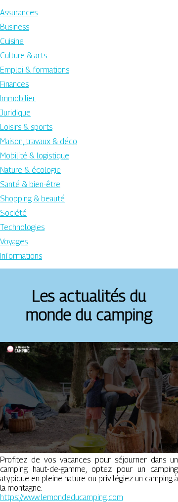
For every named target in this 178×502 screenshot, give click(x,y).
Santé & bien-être (30, 184)
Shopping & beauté (32, 198)
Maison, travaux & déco (38, 141)
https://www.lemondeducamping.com (61, 497)
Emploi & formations (34, 70)
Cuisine (12, 41)
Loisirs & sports (26, 127)
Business (14, 27)
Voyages (14, 241)
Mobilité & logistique (34, 155)
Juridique (15, 112)
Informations (21, 256)
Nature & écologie (30, 170)
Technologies (22, 227)
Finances (14, 84)
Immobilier (18, 98)
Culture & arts (23, 55)
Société (13, 213)
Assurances (19, 12)
